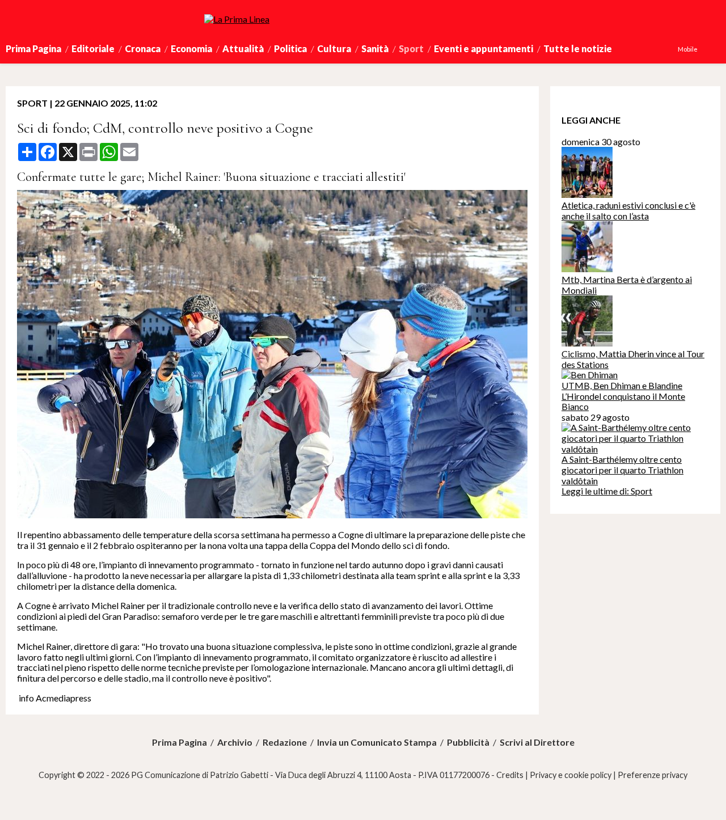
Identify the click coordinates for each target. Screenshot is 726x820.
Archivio (234, 742)
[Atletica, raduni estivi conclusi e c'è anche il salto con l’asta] (587, 194)
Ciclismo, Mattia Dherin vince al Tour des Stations (633, 359)
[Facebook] (702, 49)
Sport (411, 48)
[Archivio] (719, 49)
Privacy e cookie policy (570, 775)
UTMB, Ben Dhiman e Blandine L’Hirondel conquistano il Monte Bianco (623, 396)
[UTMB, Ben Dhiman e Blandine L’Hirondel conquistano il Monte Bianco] (590, 374)
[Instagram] (708, 49)
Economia (191, 48)
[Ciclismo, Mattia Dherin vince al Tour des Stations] (587, 342)
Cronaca (143, 48)
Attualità (243, 48)
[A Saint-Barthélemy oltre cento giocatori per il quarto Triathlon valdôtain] (635, 448)
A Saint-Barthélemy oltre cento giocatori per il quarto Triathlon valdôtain (622, 469)
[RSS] (714, 49)
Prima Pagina (33, 48)
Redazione (285, 742)
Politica (290, 48)
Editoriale (93, 48)
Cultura (334, 48)
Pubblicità (468, 742)
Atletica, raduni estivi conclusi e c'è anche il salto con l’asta (628, 210)
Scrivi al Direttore (537, 742)
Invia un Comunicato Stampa (377, 742)
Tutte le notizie (577, 48)
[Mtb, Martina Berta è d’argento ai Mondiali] (587, 268)
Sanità (375, 48)
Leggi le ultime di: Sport (607, 490)
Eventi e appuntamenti (483, 48)
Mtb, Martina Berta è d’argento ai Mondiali (627, 284)
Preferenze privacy (652, 775)
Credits (510, 775)
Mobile (688, 49)
